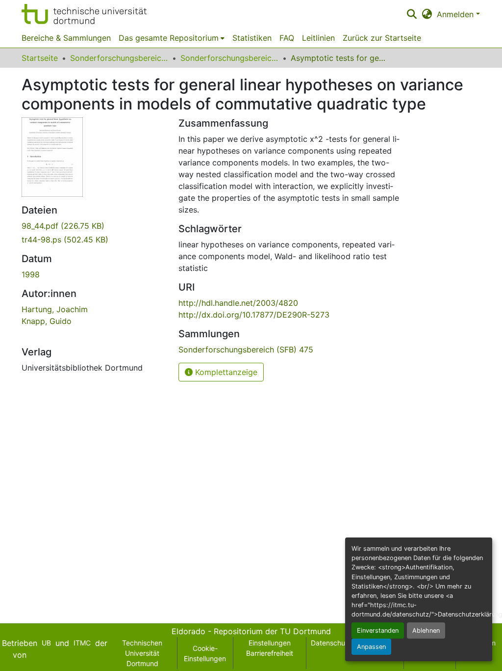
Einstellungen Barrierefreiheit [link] (269, 648)
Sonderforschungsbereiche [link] (119, 58)
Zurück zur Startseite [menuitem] (382, 38)
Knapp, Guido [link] (47, 321)
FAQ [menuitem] (286, 38)
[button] (84, 14)
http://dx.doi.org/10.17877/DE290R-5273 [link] (253, 315)
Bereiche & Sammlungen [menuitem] (66, 38)
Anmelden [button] (456, 14)
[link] (94, 226)
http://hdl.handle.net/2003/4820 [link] (238, 303)
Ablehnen (426, 630)
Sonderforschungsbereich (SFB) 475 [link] (229, 58)
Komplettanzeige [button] (225, 372)
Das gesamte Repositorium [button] (169, 38)
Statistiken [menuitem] (252, 38)
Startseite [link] (40, 58)
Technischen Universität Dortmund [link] (142, 653)
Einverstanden (378, 630)
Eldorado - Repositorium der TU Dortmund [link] (251, 631)
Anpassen (371, 646)
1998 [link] (31, 274)
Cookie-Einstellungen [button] (205, 653)
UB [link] (46, 643)
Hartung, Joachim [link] (55, 309)
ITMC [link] (82, 643)
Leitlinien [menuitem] (318, 38)
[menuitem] (172, 38)
